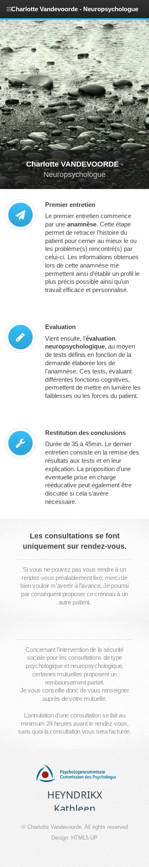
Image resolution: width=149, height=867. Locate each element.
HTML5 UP (84, 838)
